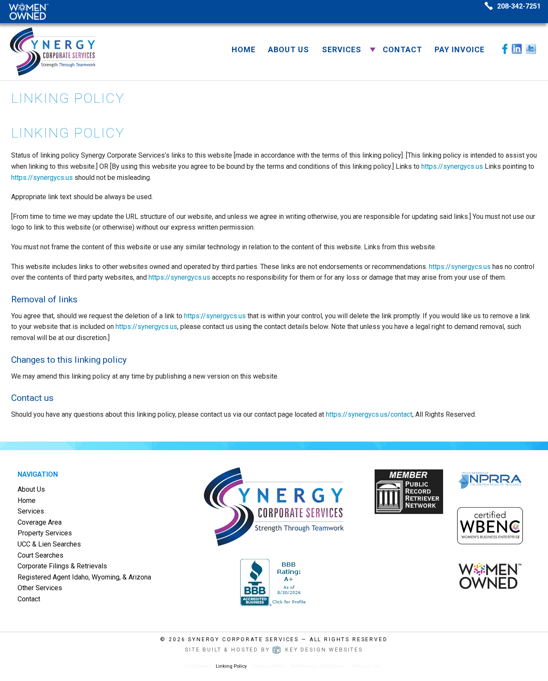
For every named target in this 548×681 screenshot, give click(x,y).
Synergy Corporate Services (243, 639)
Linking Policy (231, 666)
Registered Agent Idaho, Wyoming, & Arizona (84, 577)
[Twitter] (531, 48)
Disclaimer (196, 666)
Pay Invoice (460, 49)
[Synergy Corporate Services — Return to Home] (53, 51)
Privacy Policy (268, 666)
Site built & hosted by (274, 650)
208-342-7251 (519, 6)
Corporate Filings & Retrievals (62, 566)
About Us (288, 49)
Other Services (40, 588)
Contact (402, 49)
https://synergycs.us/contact (369, 414)
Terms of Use (365, 666)
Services (341, 49)
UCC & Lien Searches (49, 544)
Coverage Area (40, 522)
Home (244, 49)
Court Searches (40, 555)
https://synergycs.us (452, 166)
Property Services (45, 533)
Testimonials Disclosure (316, 666)
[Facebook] (504, 48)
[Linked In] (517, 48)
